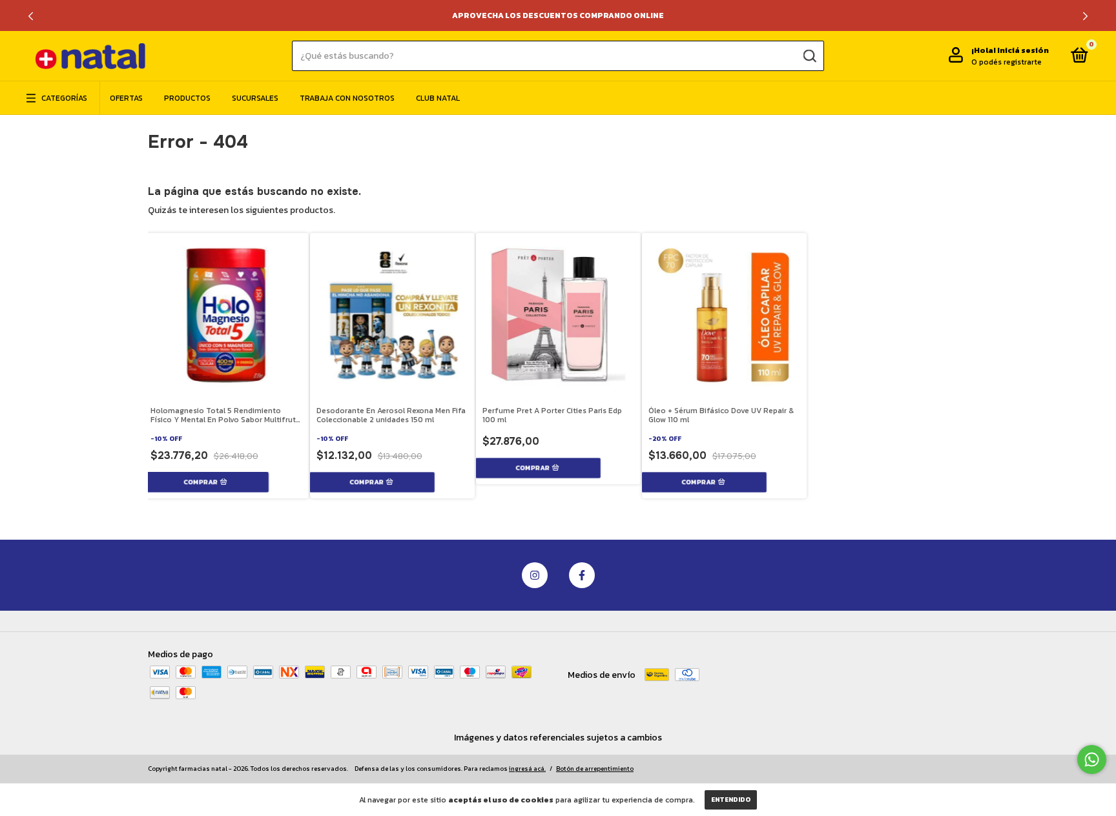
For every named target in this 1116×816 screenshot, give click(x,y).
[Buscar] (809, 56)
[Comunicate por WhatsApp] (1091, 759)
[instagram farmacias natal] (535, 575)
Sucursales (255, 98)
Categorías (64, 98)
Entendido (730, 799)
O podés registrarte (1006, 62)
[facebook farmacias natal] (582, 575)
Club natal (438, 98)
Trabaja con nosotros (347, 98)
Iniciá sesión (1023, 50)
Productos (187, 98)
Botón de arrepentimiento (595, 768)
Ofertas (126, 98)
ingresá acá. (527, 768)
